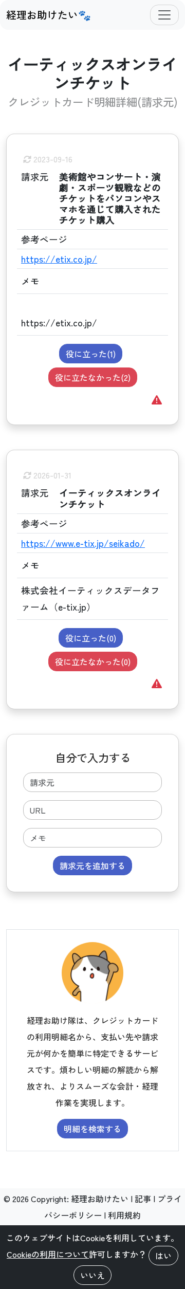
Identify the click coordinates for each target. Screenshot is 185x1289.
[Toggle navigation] (164, 15)
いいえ (92, 1275)
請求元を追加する (92, 865)
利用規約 (124, 1215)
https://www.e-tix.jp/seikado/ (83, 543)
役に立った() (91, 353)
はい (163, 1255)
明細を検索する (92, 1128)
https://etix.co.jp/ (59, 258)
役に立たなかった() (93, 377)
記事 (143, 1198)
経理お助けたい (99, 1198)
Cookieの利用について (48, 1254)
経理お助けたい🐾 (48, 14)
